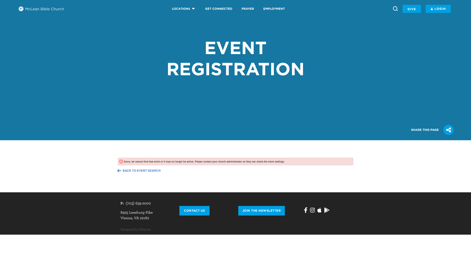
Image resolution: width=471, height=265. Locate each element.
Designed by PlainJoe (136, 229)
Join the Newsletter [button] (261, 210)
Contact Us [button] (194, 210)
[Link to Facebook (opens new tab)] (305, 210)
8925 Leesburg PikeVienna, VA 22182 (137, 215)
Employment (274, 8)
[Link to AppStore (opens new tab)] (319, 210)
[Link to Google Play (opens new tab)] (327, 210)
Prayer (248, 8)
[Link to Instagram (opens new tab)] (312, 210)
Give (412, 9)
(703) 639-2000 (138, 203)
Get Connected (218, 8)
